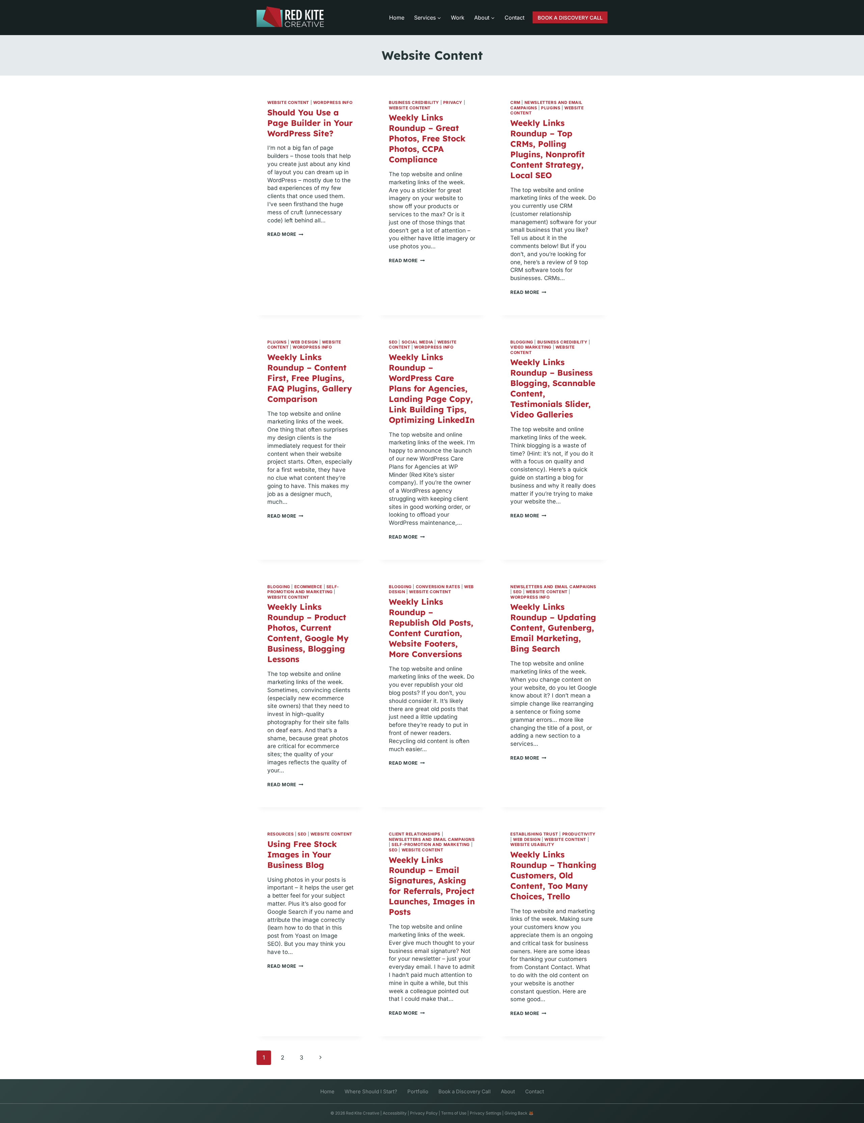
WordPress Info (332, 102)
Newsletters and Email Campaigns (553, 586)
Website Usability (532, 844)
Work (457, 17)
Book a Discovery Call (464, 1091)
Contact (514, 17)
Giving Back (516, 1113)
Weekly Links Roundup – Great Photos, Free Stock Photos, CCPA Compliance (427, 138)
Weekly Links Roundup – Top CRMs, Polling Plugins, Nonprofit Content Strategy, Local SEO (547, 149)
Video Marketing (530, 347)
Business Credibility (414, 102)
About (508, 1091)
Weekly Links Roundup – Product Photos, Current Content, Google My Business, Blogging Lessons (308, 633)
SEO (393, 342)
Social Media (417, 342)
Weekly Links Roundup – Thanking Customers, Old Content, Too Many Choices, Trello (553, 875)
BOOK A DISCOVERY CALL (570, 18)
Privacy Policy (424, 1113)
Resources (280, 834)
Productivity (579, 834)
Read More (285, 234)
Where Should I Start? (371, 1091)
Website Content (288, 102)
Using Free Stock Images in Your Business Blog (302, 854)
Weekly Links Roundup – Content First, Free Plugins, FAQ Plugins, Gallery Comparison (309, 378)
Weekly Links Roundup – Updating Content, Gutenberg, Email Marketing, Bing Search (553, 628)
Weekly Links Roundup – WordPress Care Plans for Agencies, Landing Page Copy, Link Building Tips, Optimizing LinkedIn (432, 388)
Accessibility (395, 1113)
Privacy (452, 102)
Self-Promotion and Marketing (303, 589)
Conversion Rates (438, 586)
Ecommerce (308, 586)
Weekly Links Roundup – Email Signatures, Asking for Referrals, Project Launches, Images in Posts (432, 886)
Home (396, 17)
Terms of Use (453, 1113)
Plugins (550, 107)
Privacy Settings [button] (485, 1113)
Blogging (521, 342)
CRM (515, 102)
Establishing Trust (534, 834)
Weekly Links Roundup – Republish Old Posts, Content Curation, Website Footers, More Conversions (431, 628)
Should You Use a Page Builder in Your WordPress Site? (310, 122)
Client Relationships (414, 834)
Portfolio (417, 1091)
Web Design (304, 342)
